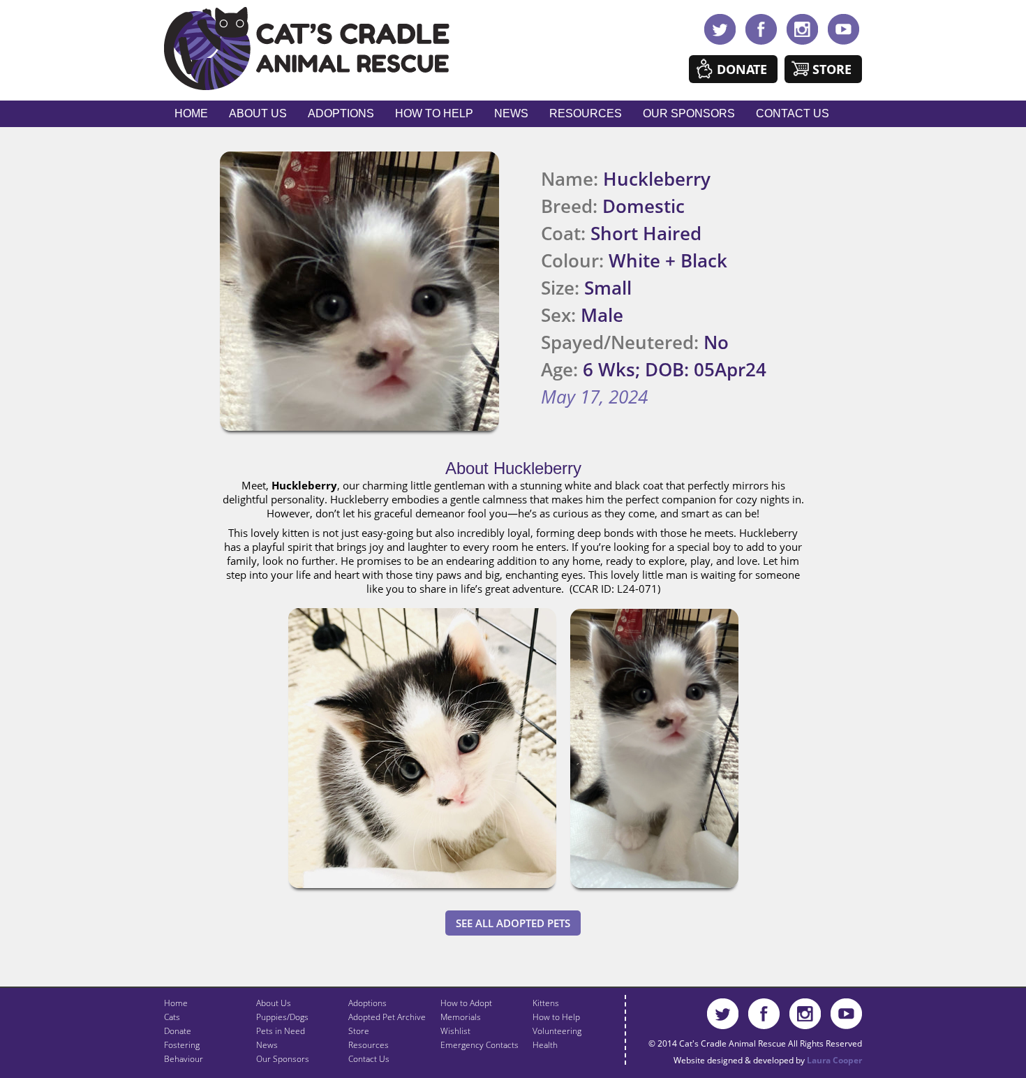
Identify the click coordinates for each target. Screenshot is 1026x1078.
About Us (258, 113)
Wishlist (455, 1031)
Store (832, 69)
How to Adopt (466, 1003)
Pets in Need (280, 1031)
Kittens (546, 1003)
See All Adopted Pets (513, 923)
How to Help (434, 113)
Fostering (182, 1045)
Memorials (460, 1017)
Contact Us (792, 113)
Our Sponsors (689, 113)
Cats (172, 1017)
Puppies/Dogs (282, 1017)
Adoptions (341, 113)
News (511, 113)
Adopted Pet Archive (387, 1017)
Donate (742, 69)
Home (191, 113)
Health (545, 1045)
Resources (585, 113)
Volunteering (557, 1031)
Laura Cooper (834, 1060)
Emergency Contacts (479, 1045)
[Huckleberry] (422, 891)
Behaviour (183, 1059)
